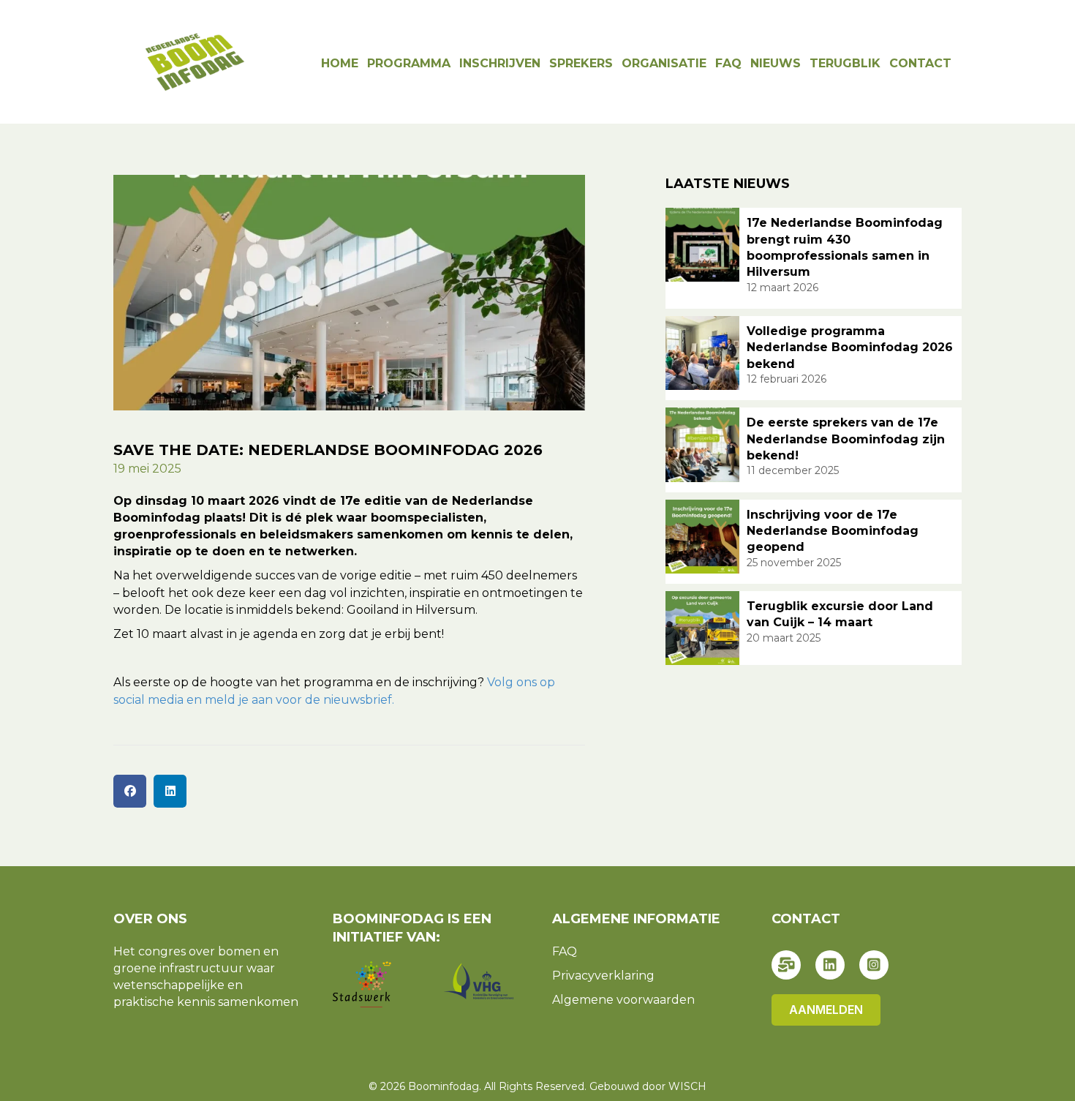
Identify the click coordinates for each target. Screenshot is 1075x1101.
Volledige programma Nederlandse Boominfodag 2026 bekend (850, 347)
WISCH (687, 1086)
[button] (786, 965)
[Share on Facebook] (129, 791)
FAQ (564, 951)
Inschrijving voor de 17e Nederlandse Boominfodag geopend (833, 531)
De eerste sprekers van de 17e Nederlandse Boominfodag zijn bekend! (846, 439)
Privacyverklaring (603, 975)
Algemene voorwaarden (623, 1000)
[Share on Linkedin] (170, 791)
